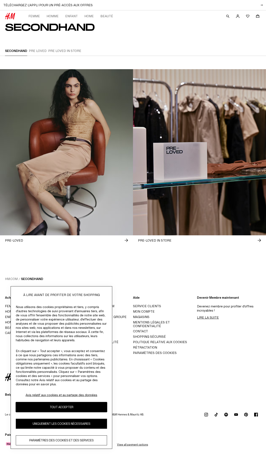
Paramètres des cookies (155, 353)
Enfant (71, 16)
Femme (34, 16)
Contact (140, 331)
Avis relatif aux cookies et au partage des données (61, 395)
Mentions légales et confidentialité (151, 324)
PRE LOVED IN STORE (64, 51)
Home (89, 16)
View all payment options (132, 444)
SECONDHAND (16, 51)
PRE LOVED (38, 51)
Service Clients (147, 306)
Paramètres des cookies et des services (61, 440)
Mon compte (144, 311)
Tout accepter (61, 407)
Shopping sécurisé (149, 336)
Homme (53, 16)
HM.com (11, 279)
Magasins (141, 317)
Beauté (106, 16)
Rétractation (145, 347)
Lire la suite (208, 317)
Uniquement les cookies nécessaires (61, 423)
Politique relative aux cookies (160, 342)
